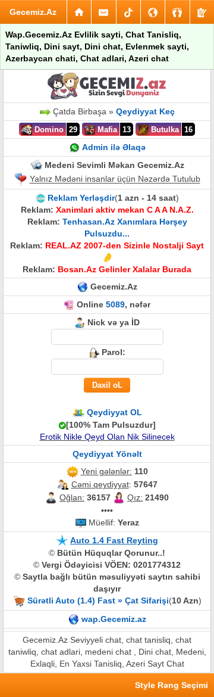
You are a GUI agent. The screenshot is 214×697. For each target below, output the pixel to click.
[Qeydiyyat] (202, 12)
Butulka (164, 129)
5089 (115, 304)
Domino (48, 129)
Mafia (106, 129)
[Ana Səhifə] (79, 12)
